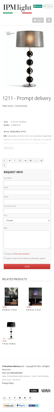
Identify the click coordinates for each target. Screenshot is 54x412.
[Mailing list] (4, 397)
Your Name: (8, 178)
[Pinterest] (25, 397)
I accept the (17, 254)
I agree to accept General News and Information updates (25, 258)
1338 (28, 307)
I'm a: (6, 215)
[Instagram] (20, 397)
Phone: (6, 197)
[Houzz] (30, 397)
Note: (6, 228)
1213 (4, 341)
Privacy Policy (8, 383)
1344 (4, 307)
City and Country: (10, 206)
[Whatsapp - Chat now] (9, 397)
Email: (6, 187)
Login (39, 20)
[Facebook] (14, 397)
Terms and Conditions (21, 254)
